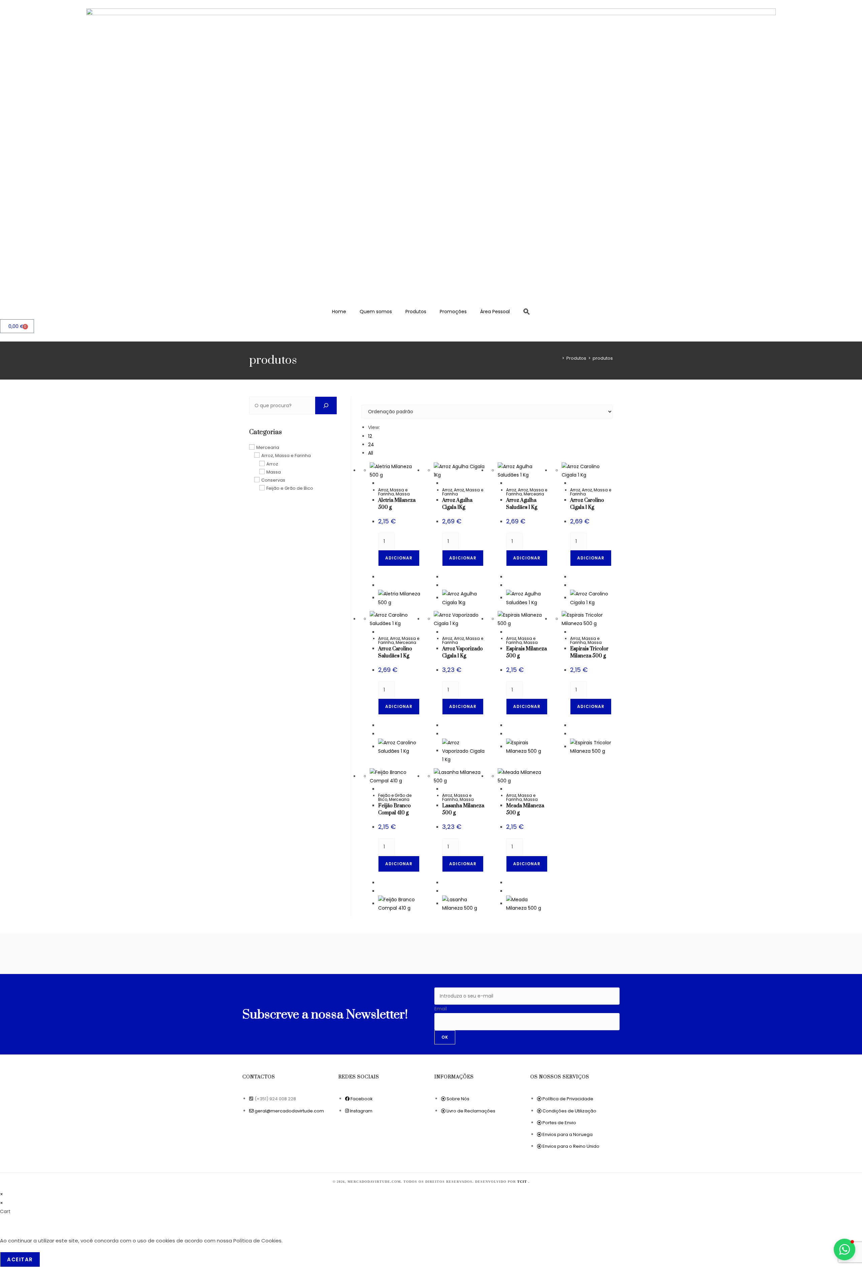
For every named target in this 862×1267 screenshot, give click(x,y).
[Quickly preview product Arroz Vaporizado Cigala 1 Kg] (444, 632)
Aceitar (20, 1259)
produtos (603, 358)
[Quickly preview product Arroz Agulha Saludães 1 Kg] (508, 483)
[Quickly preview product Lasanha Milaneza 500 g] (444, 789)
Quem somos (376, 311)
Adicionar (398, 558)
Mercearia (534, 494)
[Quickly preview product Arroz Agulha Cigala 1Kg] (444, 483)
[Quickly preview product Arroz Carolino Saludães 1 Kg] (380, 632)
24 (371, 444)
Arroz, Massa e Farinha (392, 492)
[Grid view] (363, 400)
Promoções (453, 311)
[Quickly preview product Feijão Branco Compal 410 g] (380, 789)
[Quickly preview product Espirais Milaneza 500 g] (508, 632)
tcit (522, 1181)
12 (370, 436)
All (370, 453)
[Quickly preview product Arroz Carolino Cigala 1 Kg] (572, 483)
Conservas (273, 480)
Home (339, 311)
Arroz (447, 490)
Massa (403, 494)
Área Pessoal (495, 311)
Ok (444, 1037)
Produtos (415, 311)
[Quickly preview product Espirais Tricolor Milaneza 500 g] (572, 632)
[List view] (367, 400)
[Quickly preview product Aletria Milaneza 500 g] (380, 483)
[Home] (558, 358)
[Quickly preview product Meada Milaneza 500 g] (508, 789)
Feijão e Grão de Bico (289, 488)
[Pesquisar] (326, 405)
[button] (527, 311)
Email (440, 1008)
